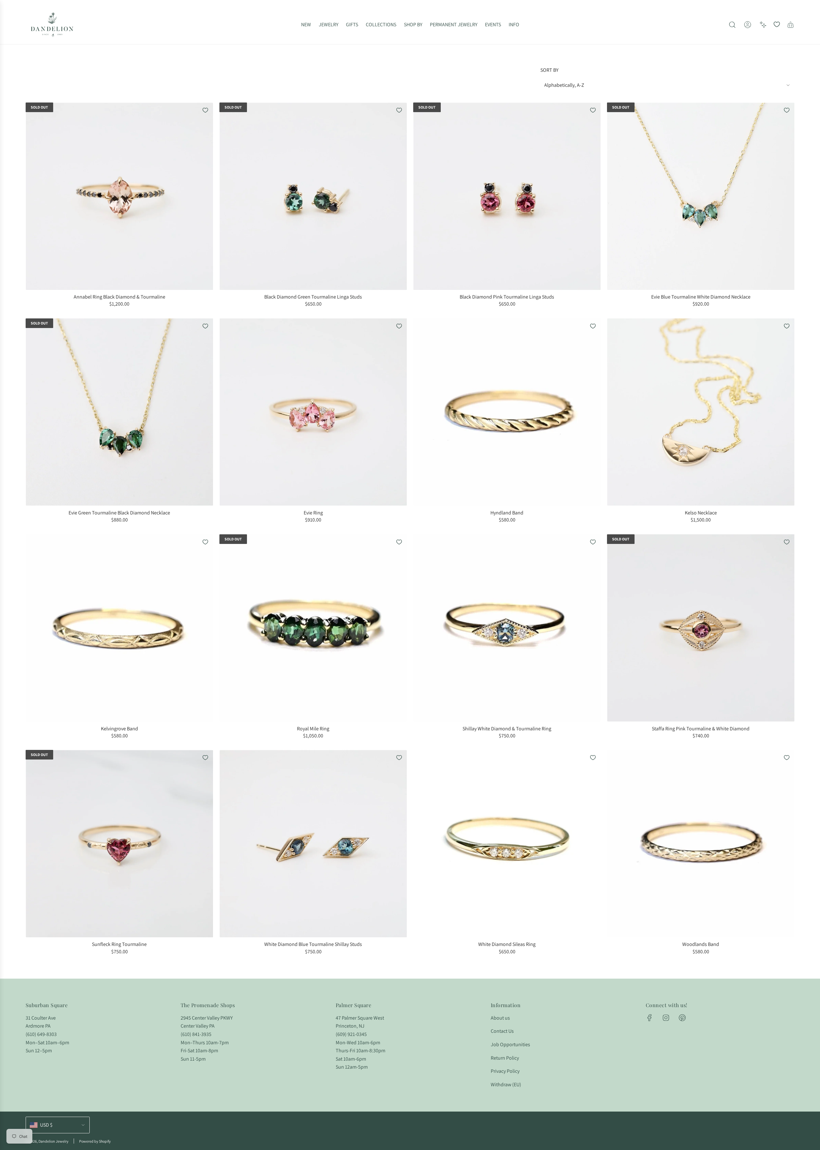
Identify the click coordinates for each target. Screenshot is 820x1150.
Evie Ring (313, 513)
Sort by (549, 70)
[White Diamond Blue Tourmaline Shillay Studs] (313, 843)
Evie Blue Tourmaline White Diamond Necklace (700, 297)
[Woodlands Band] (700, 843)
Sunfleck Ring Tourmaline (119, 944)
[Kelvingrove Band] (119, 628)
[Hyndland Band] (507, 412)
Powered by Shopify (95, 1141)
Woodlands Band (700, 944)
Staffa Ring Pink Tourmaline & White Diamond (701, 729)
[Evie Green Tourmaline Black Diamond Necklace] (119, 412)
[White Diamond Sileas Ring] (507, 843)
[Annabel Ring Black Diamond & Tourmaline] (119, 196)
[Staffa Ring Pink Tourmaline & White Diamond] (700, 628)
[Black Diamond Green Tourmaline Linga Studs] (313, 196)
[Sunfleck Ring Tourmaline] (119, 843)
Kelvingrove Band (119, 729)
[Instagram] (666, 1017)
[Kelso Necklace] (700, 412)
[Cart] (790, 24)
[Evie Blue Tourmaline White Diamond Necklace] (700, 196)
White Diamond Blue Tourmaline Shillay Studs (313, 944)
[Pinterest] (682, 1017)
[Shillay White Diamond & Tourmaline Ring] (507, 628)
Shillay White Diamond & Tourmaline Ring (507, 729)
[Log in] (747, 24)
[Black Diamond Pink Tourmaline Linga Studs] (507, 196)
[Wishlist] (777, 25)
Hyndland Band (506, 513)
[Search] (732, 24)
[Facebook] (649, 1017)
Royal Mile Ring (313, 729)
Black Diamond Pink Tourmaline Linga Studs (507, 297)
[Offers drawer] (763, 24)
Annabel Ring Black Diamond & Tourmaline (119, 297)
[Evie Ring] (313, 412)
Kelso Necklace (701, 513)
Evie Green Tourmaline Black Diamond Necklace (119, 513)
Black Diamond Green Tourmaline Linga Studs (313, 297)
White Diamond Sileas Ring (507, 944)
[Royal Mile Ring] (313, 628)
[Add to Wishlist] (205, 110)
